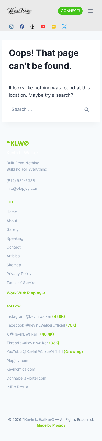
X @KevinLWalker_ (30, 334)
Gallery (13, 229)
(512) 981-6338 (21, 180)
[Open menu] (90, 11)
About (12, 220)
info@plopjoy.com (22, 188)
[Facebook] (21, 26)
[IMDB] (53, 26)
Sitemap (14, 264)
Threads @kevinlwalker (33, 342)
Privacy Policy (19, 273)
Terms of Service (21, 282)
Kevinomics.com (21, 369)
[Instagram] (11, 26)
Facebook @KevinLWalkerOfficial (41, 325)
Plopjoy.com (17, 360)
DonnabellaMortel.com (26, 378)
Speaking (15, 238)
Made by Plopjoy (51, 425)
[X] (64, 26)
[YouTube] (43, 26)
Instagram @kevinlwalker (36, 316)
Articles (13, 255)
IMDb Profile (17, 387)
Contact (14, 247)
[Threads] (32, 26)
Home (12, 211)
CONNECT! (70, 10)
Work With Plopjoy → (26, 293)
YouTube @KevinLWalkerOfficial (45, 351)
